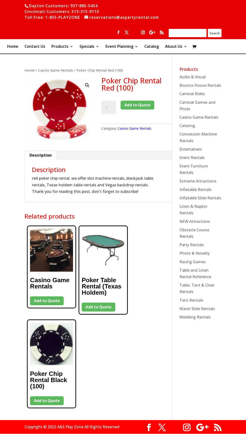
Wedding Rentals (195, 317)
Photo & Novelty (194, 253)
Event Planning (119, 47)
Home (12, 47)
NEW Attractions (194, 221)
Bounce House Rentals (200, 85)
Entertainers (190, 149)
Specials (87, 47)
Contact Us (35, 47)
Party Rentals (191, 244)
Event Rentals (192, 157)
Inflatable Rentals (195, 189)
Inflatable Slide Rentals (200, 198)
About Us (173, 47)
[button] (87, 85)
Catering (187, 125)
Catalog (151, 47)
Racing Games (192, 261)
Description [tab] (41, 155)
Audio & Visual (192, 76)
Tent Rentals (191, 300)
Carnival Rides (192, 93)
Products (59, 47)
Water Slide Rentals (197, 308)
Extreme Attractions (197, 181)
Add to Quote (137, 105)
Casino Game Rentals (55, 70)
